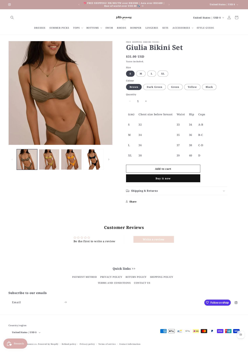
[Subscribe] (65, 302)
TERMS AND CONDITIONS (114, 283)
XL (163, 73)
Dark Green (154, 87)
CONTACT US (142, 283)
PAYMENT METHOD (84, 276)
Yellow (192, 87)
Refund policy (69, 344)
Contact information (130, 344)
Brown (134, 87)
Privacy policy (87, 344)
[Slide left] (12, 159)
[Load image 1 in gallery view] (27, 159)
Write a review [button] (153, 239)
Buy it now (163, 178)
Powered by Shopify (48, 344)
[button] (12, 17)
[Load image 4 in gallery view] (93, 159)
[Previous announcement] (79, 4)
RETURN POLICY (136, 276)
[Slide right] (109, 159)
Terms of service (107, 344)
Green (175, 87)
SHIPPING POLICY (161, 276)
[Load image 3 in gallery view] (71, 159)
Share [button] (133, 201)
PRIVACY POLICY (111, 276)
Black (209, 87)
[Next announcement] (169, 4)
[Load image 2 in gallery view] (49, 159)
